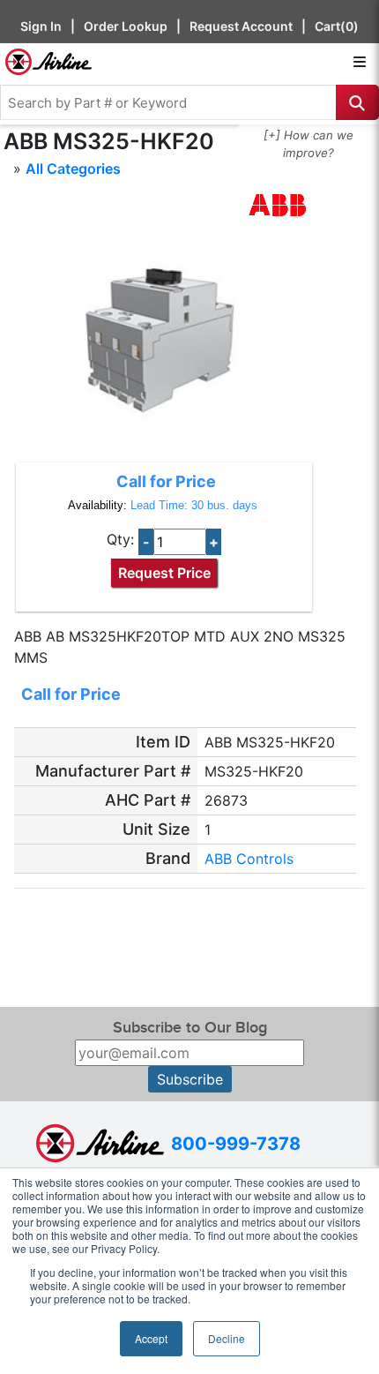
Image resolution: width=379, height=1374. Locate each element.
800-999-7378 (236, 1143)
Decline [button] (226, 1338)
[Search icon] (357, 102)
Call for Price (166, 481)
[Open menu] (359, 61)
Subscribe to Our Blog (190, 1027)
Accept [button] (151, 1338)
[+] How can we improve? (308, 144)
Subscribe (190, 1079)
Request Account (241, 26)
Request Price (164, 573)
